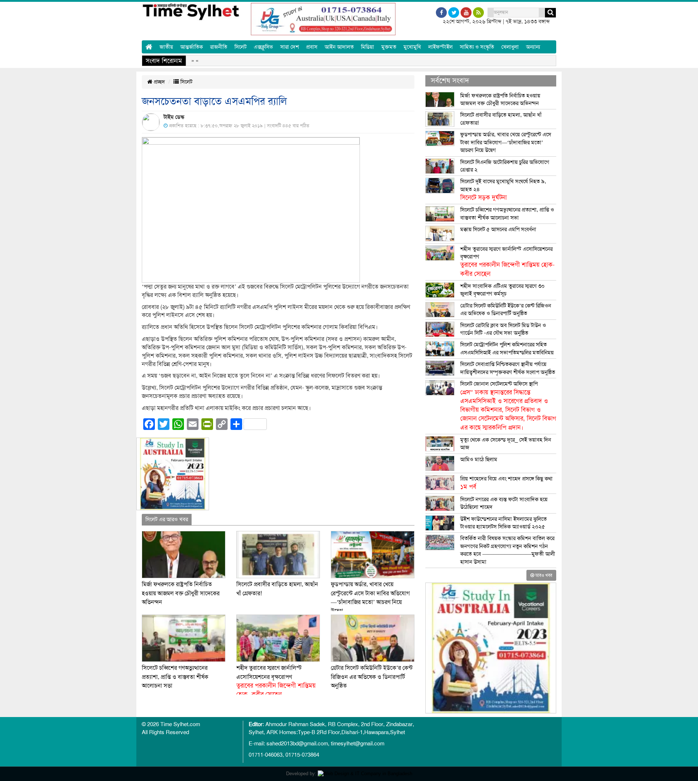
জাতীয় (166, 47)
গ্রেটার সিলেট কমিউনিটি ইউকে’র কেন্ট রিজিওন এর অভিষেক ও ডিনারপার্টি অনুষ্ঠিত (372, 676)
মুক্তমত (388, 47)
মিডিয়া (367, 47)
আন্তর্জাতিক (191, 47)
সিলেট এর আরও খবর (166, 519)
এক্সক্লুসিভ (263, 47)
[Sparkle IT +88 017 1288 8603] (365, 773)
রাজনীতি (218, 47)
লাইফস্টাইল (440, 47)
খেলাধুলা (510, 47)
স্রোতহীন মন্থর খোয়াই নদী (386, 60)
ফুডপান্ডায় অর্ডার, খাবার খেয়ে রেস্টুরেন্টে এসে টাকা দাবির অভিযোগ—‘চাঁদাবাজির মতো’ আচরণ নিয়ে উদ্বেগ (505, 142)
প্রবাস (311, 47)
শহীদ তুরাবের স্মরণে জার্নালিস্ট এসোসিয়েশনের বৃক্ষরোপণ (507, 261)
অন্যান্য (533, 47)
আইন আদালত (339, 47)
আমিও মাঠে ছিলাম (478, 459)
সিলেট (240, 47)
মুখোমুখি (412, 47)
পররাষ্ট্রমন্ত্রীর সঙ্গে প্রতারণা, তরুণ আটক (466, 60)
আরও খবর (543, 575)
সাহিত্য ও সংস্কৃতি (477, 47)
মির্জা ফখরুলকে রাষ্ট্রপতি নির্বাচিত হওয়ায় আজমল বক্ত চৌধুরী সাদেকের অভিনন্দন (181, 593)
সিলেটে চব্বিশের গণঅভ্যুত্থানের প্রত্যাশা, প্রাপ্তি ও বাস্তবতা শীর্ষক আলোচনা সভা (175, 676)
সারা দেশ (289, 47)
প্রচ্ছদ (158, 81)
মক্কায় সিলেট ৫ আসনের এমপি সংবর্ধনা (498, 229)
